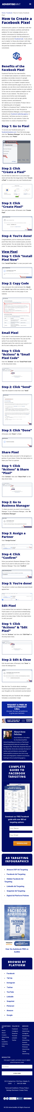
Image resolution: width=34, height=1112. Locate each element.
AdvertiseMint (22, 740)
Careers (4, 1035)
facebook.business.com (9, 132)
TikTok (9, 978)
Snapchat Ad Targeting (16, 891)
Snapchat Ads (24, 746)
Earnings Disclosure (12, 1090)
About (4, 1032)
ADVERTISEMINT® (11, 4)
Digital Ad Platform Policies (18, 896)
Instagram (11, 983)
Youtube (14, 1035)
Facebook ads (19, 39)
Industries (5, 1044)
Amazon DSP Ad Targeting (17, 870)
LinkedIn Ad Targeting (15, 886)
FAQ (3, 1046)
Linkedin (14, 1038)
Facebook (11, 973)
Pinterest (10, 1006)
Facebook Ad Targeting (16, 874)
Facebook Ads (24, 744)
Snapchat (10, 1001)
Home (3, 1030)
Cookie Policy (23, 1090)
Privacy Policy (23, 1088)
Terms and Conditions (11, 1088)
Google (9, 1015)
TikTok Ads (16, 746)
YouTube (10, 992)
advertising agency (19, 758)
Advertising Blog (8, 742)
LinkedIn (10, 997)
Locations (5, 1041)
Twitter (10, 987)
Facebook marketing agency (19, 114)
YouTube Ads (7, 749)
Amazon (10, 1010)
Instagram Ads (7, 746)
